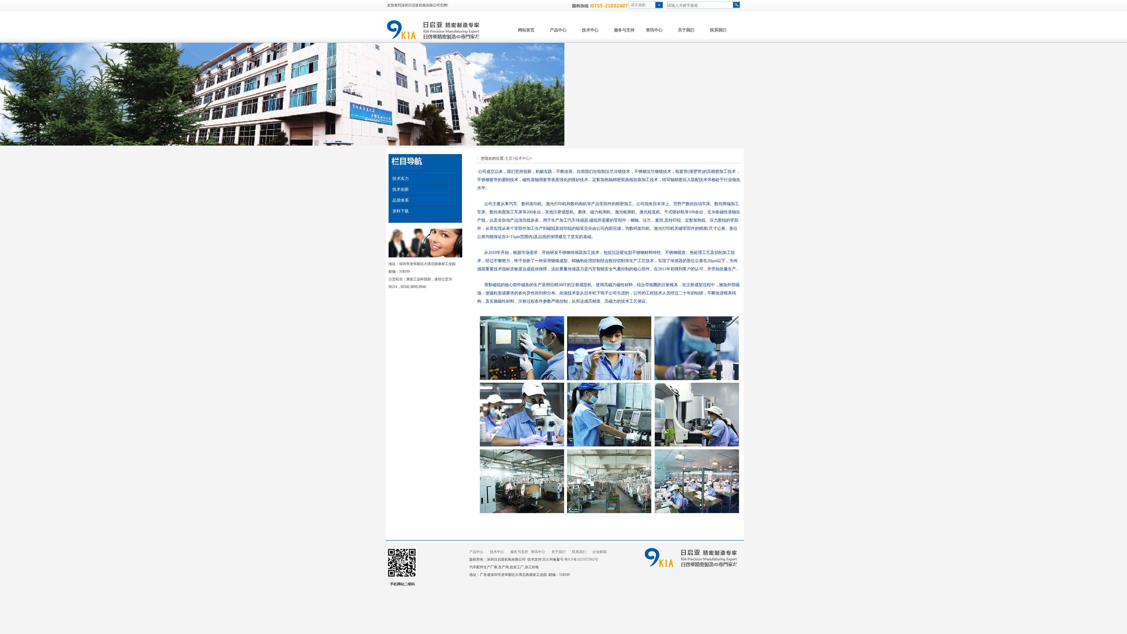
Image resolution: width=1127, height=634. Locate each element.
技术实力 (400, 178)
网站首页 (526, 30)
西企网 (547, 559)
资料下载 (400, 211)
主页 (508, 158)
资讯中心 (654, 30)
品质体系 (400, 200)
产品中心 (558, 30)
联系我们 (718, 30)
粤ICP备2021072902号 (581, 559)
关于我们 (686, 30)
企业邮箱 (600, 552)
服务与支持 (624, 30)
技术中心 (590, 30)
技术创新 (400, 189)
